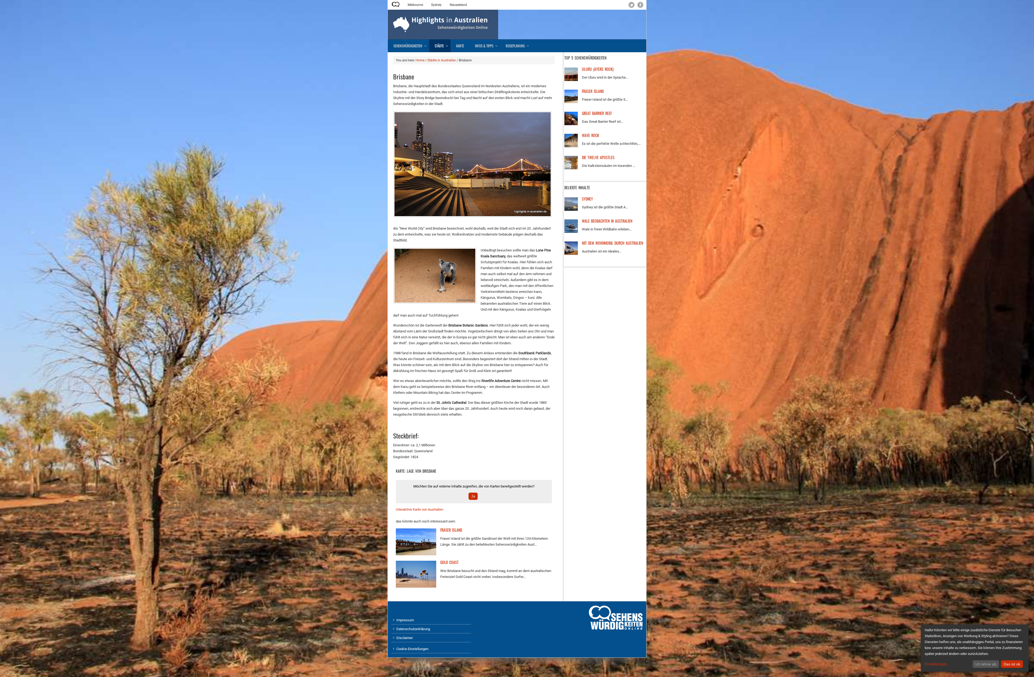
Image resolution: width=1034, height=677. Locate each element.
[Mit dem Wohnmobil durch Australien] (571, 254)
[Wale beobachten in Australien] (571, 232)
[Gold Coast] (416, 586)
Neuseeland (458, 5)
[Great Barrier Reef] (571, 124)
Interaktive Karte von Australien (419, 509)
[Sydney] (571, 210)
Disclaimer (404, 638)
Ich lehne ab (985, 664)
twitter (631, 5)
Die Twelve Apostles (598, 157)
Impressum (405, 620)
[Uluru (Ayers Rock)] (571, 80)
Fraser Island (451, 530)
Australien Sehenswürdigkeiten (423, 668)
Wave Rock (590, 135)
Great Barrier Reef (597, 113)
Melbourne (415, 5)
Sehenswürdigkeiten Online (396, 4)
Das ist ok (1012, 664)
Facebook (640, 5)
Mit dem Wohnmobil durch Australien (612, 243)
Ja (473, 496)
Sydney (436, 5)
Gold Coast (449, 562)
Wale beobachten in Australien (607, 221)
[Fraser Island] (416, 554)
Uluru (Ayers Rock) (598, 69)
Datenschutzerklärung (413, 629)
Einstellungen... (937, 664)
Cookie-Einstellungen (412, 649)
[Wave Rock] (571, 146)
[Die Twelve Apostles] (571, 168)
